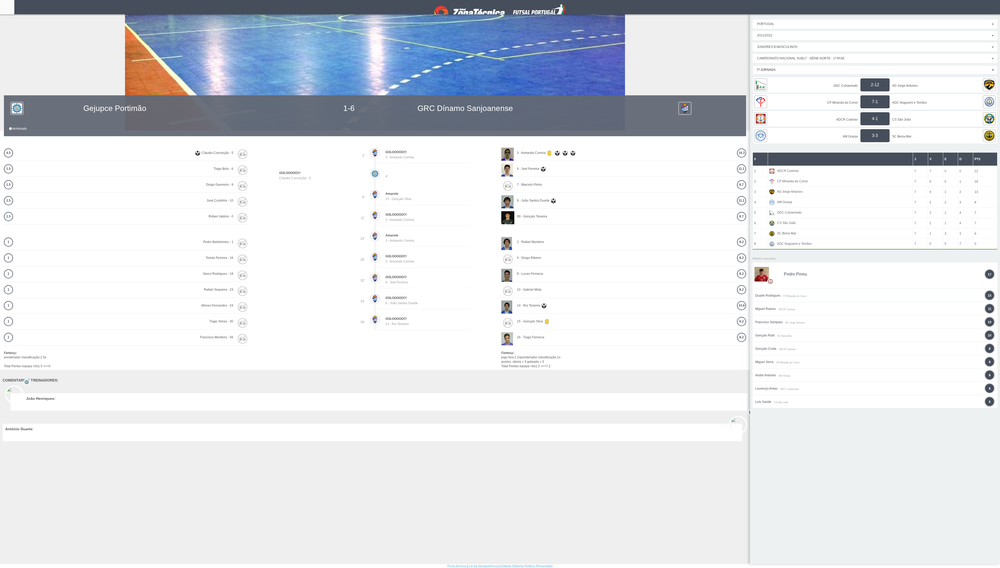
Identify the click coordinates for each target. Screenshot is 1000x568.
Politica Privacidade (539, 566)
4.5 (8, 153)
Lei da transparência (483, 566)
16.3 (742, 153)
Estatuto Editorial (512, 566)
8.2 (741, 242)
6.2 (741, 321)
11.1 (742, 169)
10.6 (742, 305)
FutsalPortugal (500, 7)
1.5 (8, 169)
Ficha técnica (456, 566)
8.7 (741, 184)
